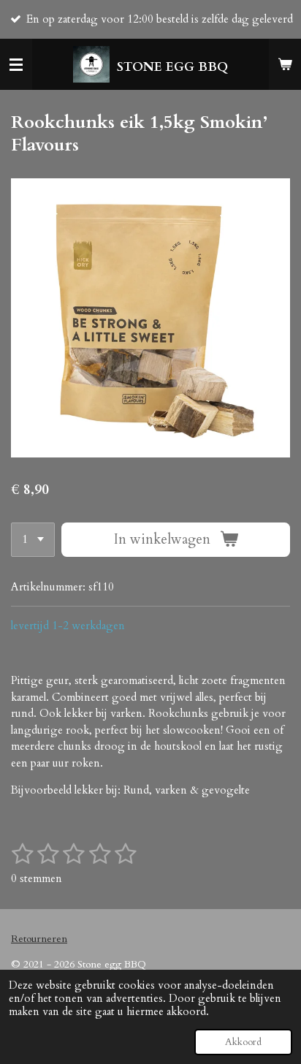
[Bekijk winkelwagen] (285, 64)
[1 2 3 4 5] (33, 539)
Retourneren (39, 939)
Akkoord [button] (243, 1042)
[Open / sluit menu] (16, 64)
